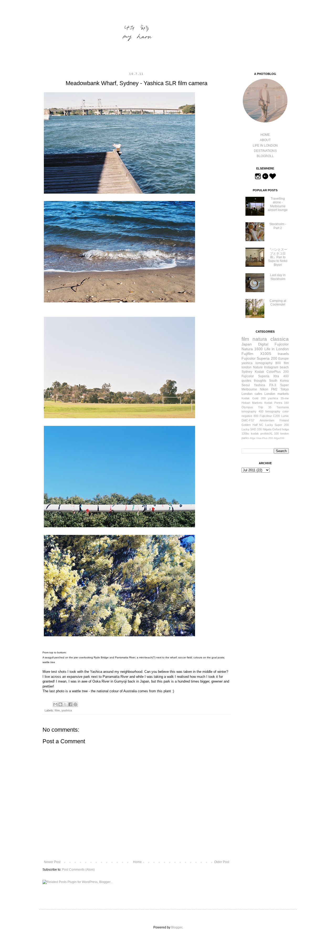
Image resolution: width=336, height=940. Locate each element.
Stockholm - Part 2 (277, 226)
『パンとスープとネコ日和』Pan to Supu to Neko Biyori (277, 257)
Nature (258, 367)
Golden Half (250, 424)
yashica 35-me (278, 398)
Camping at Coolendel (278, 302)
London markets (276, 394)
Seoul (246, 385)
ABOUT (265, 140)
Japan (247, 344)
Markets (257, 402)
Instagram (271, 367)
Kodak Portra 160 (276, 402)
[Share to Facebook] (70, 704)
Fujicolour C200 (270, 415)
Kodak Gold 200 (254, 398)
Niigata (267, 429)
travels (283, 354)
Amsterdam (267, 420)
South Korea (279, 381)
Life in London (276, 349)
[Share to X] (65, 704)
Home (137, 862)
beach (284, 367)
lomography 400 (252, 411)
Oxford (276, 429)
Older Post (221, 862)
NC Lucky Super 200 (274, 424)
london (246, 367)
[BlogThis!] (60, 704)
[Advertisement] (268, 507)
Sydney (247, 372)
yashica (66, 710)
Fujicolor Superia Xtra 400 (265, 376)
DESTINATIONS (265, 151)
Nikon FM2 (268, 389)
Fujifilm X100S (256, 354)
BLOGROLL (265, 156)
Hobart (246, 402)
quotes (246, 381)
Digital (263, 344)
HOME (265, 135)
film (57, 710)
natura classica (271, 339)
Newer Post (52, 862)
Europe (283, 358)
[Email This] (55, 704)
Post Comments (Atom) (78, 869)
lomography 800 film (272, 363)
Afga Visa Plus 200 (261, 438)
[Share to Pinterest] (75, 704)
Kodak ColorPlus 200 (272, 372)
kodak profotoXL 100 (265, 433)
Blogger (176, 927)
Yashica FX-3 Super (271, 385)
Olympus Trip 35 (256, 407)
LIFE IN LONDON (265, 145)
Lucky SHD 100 (252, 429)
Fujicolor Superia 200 (259, 358)
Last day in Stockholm (278, 277)
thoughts (260, 381)
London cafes (252, 394)
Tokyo (284, 389)
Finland (284, 420)
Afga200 (279, 438)
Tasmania (282, 407)
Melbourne (249, 389)
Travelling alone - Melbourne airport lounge (278, 204)
